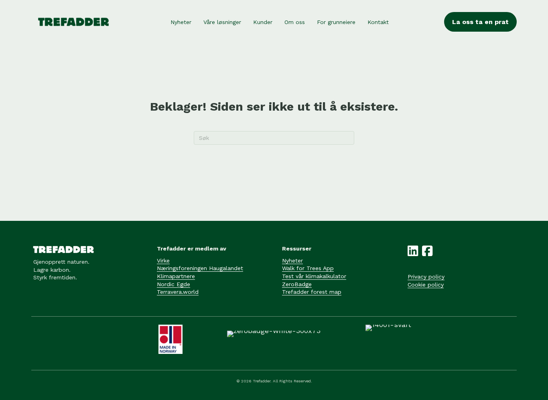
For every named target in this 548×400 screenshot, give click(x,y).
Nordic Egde (173, 284)
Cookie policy (426, 284)
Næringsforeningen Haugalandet (200, 268)
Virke (163, 260)
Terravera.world (178, 292)
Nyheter (292, 260)
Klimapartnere (176, 276)
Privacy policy (426, 276)
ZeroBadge (297, 284)
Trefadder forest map (311, 292)
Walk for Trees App (308, 268)
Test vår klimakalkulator (314, 276)
